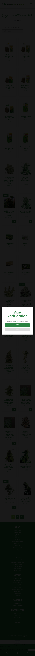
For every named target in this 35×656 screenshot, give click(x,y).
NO (17, 329)
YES (17, 325)
